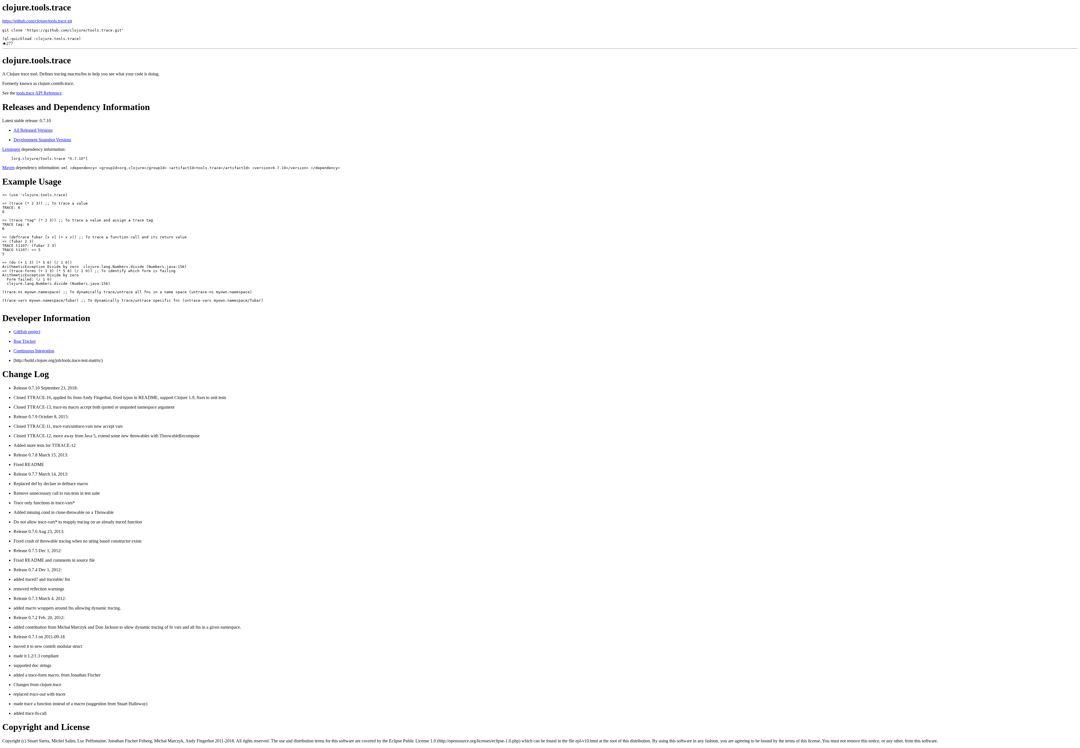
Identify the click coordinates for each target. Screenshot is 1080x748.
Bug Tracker (25, 341)
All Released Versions (33, 130)
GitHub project (27, 331)
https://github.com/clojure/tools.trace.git (37, 21)
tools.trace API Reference (39, 93)
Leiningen (11, 149)
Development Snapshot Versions (42, 139)
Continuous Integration (34, 350)
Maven (8, 167)
